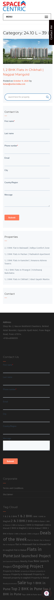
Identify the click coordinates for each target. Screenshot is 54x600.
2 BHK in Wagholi (18, 528)
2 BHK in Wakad (34, 528)
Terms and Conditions (13, 488)
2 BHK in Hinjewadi (35, 525)
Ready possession (10, 584)
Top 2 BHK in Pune (26, 589)
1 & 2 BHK (25, 516)
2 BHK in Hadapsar (18, 525)
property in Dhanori (28, 571)
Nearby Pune (26, 561)
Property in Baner (11, 571)
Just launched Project (32, 556)
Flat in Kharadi (40, 544)
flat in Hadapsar (9, 545)
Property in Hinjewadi (21, 574)
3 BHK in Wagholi (33, 534)
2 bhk (29, 521)
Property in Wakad (40, 578)
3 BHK (44, 528)
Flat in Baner (33, 540)
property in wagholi (21, 577)
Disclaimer (8, 494)
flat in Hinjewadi (23, 544)
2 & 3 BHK (18, 521)
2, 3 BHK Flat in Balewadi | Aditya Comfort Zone (27, 248)
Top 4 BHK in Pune (29, 594)
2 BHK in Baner (39, 521)
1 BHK (35, 517)
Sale (21, 582)
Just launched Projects (11, 561)
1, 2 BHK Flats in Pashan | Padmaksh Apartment (27, 254)
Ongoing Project (27, 566)
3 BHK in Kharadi (20, 534)
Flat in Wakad (20, 550)
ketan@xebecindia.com (14, 84)
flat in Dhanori (45, 540)
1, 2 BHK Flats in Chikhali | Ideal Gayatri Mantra (26, 279)
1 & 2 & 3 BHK (10, 516)
